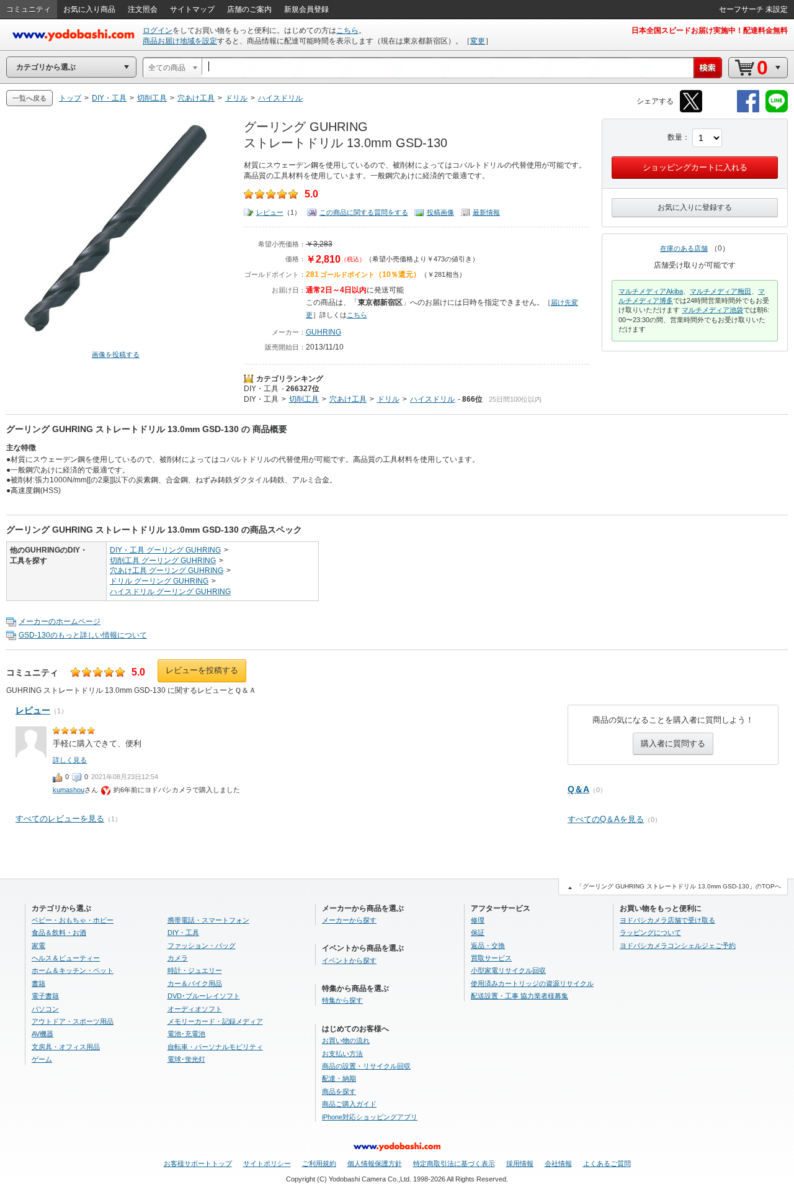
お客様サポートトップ (198, 1163)
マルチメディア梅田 (720, 291)
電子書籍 (45, 996)
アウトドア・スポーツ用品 (73, 1021)
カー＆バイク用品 (194, 983)
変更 (477, 41)
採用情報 (519, 1163)
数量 (674, 137)
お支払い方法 (342, 1053)
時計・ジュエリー (194, 970)
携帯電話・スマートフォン (208, 920)
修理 (477, 920)
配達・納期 (339, 1078)
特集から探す (342, 1000)
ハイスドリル (432, 399)
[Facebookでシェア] (748, 110)
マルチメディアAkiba (650, 291)
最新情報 (486, 212)
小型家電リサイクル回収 (508, 970)
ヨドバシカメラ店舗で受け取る (667, 920)
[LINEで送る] (776, 110)
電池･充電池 (186, 1033)
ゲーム (42, 1059)
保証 (477, 932)
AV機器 (42, 1033)
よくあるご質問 (607, 1163)
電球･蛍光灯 (186, 1059)
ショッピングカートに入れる (695, 167)
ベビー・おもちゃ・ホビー (73, 920)
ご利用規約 (319, 1163)
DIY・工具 (261, 388)
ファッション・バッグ (201, 945)
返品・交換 (488, 945)
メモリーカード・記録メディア (215, 1021)
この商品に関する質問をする (363, 212)
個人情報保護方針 (374, 1163)
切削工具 (304, 399)
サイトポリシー (267, 1163)
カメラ (177, 958)
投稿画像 (440, 212)
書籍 (38, 983)
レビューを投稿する (202, 670)
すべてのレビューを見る (60, 818)
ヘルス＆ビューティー (66, 958)
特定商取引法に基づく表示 (454, 1163)
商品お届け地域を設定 (180, 41)
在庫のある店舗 (684, 248)
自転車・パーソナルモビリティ (215, 1046)
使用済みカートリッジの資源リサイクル (532, 983)
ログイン (157, 30)
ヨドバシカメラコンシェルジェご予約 (678, 945)
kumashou (68, 789)
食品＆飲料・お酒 (59, 932)
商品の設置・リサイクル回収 (366, 1066)
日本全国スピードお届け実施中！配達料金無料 (709, 30)
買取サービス (491, 958)
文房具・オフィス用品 (66, 1046)
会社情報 (558, 1163)
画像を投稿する (116, 354)
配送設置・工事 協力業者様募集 (519, 996)
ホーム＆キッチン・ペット (73, 970)
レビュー (269, 212)
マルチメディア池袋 (712, 310)
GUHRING (323, 332)
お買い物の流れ (346, 1040)
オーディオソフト (194, 1009)
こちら (347, 30)
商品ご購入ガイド (349, 1104)
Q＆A (578, 789)
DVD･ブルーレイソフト (203, 996)
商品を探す (339, 1091)
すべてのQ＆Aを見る (606, 819)
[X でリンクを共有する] (691, 110)
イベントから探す (349, 960)
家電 (38, 945)
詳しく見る (70, 760)
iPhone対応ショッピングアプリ (369, 1117)
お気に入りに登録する (695, 207)
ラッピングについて (650, 932)
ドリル (388, 399)
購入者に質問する (673, 743)
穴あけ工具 (348, 399)
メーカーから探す (349, 920)
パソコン (45, 1009)
